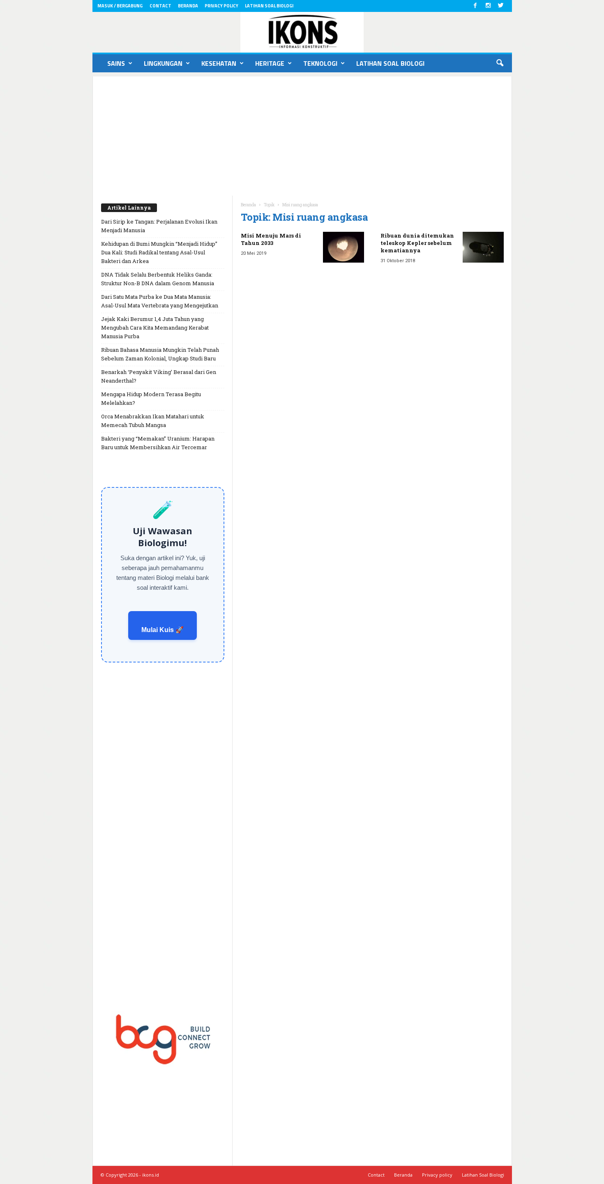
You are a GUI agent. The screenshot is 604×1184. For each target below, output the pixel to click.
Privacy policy (221, 5)
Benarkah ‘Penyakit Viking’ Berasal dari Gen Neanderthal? (158, 376)
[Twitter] (501, 6)
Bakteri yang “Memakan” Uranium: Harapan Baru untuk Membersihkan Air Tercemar (157, 443)
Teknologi (320, 63)
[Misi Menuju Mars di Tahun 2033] (343, 247)
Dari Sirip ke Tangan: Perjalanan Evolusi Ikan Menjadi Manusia (159, 226)
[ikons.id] (302, 32)
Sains (116, 63)
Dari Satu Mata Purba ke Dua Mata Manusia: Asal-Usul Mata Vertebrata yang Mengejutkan (159, 301)
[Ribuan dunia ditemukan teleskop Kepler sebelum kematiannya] (483, 247)
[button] (500, 63)
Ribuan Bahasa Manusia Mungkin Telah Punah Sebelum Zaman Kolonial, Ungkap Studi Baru (160, 354)
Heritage (269, 63)
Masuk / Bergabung (120, 5)
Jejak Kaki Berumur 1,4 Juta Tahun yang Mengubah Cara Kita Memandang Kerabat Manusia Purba (155, 327)
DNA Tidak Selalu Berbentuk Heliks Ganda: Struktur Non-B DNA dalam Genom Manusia (157, 279)
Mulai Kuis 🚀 (162, 629)
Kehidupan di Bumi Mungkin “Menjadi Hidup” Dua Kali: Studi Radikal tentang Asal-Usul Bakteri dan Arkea (159, 252)
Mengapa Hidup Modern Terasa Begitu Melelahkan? (151, 398)
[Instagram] (488, 6)
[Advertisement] (302, 134)
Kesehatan (218, 63)
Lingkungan (163, 63)
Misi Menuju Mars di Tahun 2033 (271, 239)
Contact (160, 5)
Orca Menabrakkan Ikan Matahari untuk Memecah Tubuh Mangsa (152, 421)
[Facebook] (475, 6)
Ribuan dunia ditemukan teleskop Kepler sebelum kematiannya (417, 243)
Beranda (188, 5)
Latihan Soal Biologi (269, 5)
